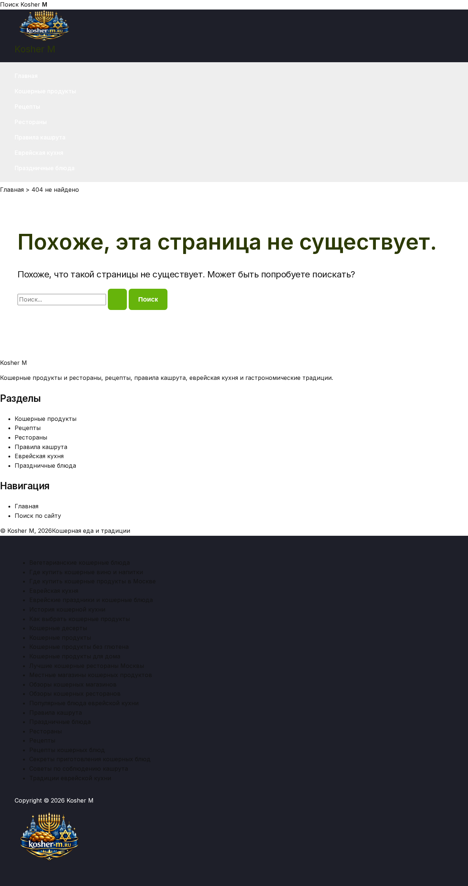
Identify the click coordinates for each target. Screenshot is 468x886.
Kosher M (35, 49)
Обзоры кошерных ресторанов (75, 693)
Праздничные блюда (45, 168)
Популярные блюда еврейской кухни (84, 703)
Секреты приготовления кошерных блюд (90, 759)
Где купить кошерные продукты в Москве (92, 581)
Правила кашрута (40, 137)
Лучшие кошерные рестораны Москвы (86, 665)
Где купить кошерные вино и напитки (86, 572)
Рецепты (27, 106)
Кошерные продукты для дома (74, 656)
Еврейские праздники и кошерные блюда (91, 599)
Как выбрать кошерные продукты (79, 619)
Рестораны (31, 122)
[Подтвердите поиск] (117, 299)
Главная (26, 75)
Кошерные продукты (45, 91)
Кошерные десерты (58, 628)
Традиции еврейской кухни (70, 778)
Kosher (33, 4)
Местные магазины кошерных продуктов (90, 674)
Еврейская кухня (39, 152)
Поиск (9, 4)
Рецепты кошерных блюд (67, 750)
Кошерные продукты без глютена (79, 646)
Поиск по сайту (38, 515)
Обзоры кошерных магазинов (73, 684)
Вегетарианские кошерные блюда (79, 562)
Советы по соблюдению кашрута (78, 768)
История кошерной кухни (67, 609)
